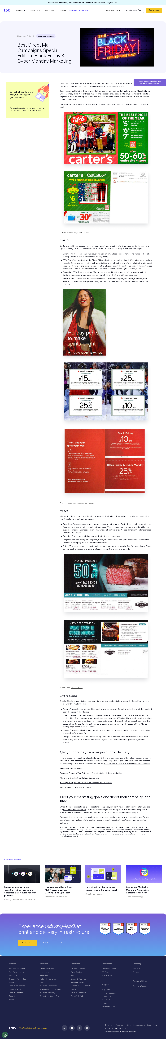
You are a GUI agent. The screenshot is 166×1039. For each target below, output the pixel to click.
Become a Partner (140, 986)
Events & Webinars (78, 979)
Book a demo (154, 10)
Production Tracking (17, 986)
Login (119, 10)
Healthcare (44, 972)
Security (12, 996)
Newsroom (75, 989)
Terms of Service (108, 1007)
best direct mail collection (74, 809)
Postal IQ (12, 982)
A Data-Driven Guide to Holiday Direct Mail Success (127, 763)
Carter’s (63, 246)
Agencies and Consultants (50, 989)
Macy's (91, 503)
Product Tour (14, 976)
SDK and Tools (108, 976)
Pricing (63, 10)
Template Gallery (77, 982)
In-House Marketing (47, 993)
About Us (136, 969)
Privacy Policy (35, 110)
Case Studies (76, 972)
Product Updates (16, 993)
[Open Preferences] (5, 1035)
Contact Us (106, 996)
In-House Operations (48, 986)
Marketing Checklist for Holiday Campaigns (79, 778)
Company (137, 964)
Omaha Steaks (77, 688)
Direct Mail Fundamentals (81, 986)
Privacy (104, 1003)
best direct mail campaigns (113, 83)
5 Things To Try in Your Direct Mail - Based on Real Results (86, 782)
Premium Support (108, 993)
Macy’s (63, 516)
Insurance (44, 976)
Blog (72, 976)
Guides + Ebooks (78, 969)
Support (105, 984)
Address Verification (17, 969)
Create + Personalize (17, 979)
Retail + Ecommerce (48, 979)
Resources (75, 964)
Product (12, 964)
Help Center (106, 989)
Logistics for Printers (78, 10)
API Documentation (109, 972)
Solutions (44, 964)
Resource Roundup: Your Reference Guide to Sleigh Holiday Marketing (91, 773)
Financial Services (47, 969)
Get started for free (133, 10)
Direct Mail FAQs (77, 996)
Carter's (86, 232)
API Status (106, 1000)
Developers (107, 964)
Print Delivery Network (17, 972)
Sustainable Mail (15, 989)
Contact (110, 10)
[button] (21, 10)
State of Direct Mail (78, 993)
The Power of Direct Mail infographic (76, 787)
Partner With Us (140, 981)
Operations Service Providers (52, 996)
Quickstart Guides (109, 969)
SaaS (42, 982)
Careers (136, 972)
